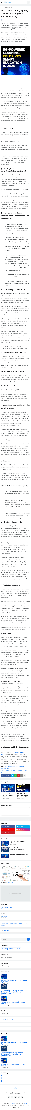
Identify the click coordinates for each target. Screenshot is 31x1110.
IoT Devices (11, 948)
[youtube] (1, 1081)
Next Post (26, 819)
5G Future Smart (5, 768)
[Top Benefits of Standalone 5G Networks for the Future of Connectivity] (5, 849)
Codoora (9, 917)
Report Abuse (6, 930)
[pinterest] (1, 1078)
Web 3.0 (10, 907)
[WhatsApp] (15, 775)
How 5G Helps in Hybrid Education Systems (17, 842)
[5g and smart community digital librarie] (8, 788)
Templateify (12, 1103)
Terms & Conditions (24, 1105)
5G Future (21, 766)
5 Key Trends (8, 7)
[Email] (21, 775)
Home (2, 7)
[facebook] (1, 1075)
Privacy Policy (15, 1107)
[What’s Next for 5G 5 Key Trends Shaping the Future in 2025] (23, 788)
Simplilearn (10, 882)
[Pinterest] (18, 775)
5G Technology (5, 772)
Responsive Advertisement (15, 893)
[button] (2, 2)
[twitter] (1, 1077)
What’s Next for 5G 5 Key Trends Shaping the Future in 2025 (22, 795)
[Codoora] (4, 916)
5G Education (14, 766)
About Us (8, 1105)
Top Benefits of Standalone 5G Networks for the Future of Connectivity (19, 848)
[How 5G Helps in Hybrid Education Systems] (5, 843)
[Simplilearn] (15, 881)
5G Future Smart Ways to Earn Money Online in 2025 (14, 770)
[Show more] (24, 775)
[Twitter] (12, 775)
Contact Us (15, 1105)
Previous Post (5, 819)
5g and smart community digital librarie (7, 795)
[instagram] (1, 1080)
